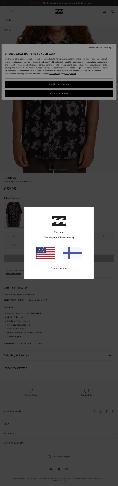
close (90, 210)
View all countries (59, 268)
